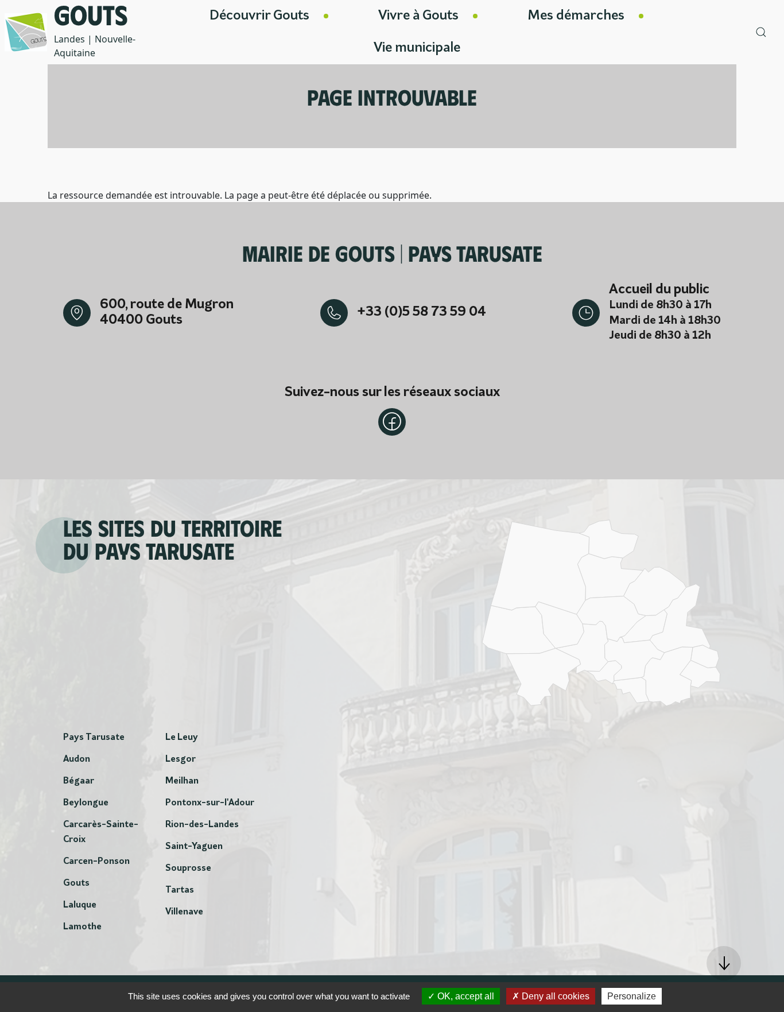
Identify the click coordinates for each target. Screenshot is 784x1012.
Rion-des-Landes (202, 824)
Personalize (631, 996)
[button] (724, 963)
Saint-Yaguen (194, 846)
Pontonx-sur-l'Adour (209, 803)
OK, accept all (464, 996)
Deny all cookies (554, 996)
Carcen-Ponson (96, 861)
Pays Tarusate (94, 737)
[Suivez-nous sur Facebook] (392, 422)
